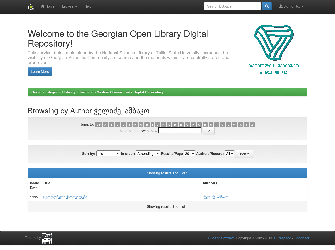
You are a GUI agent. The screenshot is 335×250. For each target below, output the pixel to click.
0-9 (99, 124)
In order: (128, 153)
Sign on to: (292, 6)
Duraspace (282, 238)
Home (49, 6)
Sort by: (88, 153)
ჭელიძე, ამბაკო (215, 196)
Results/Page (172, 153)
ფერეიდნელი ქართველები (65, 196)
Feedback (302, 238)
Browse (68, 6)
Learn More (40, 71)
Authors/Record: (210, 153)
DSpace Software (221, 238)
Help (87, 6)
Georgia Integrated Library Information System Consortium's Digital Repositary (97, 92)
